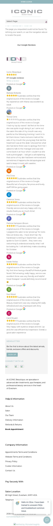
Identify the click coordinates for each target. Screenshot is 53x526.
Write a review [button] (13, 81)
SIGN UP (12, 354)
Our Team (9, 415)
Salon (7, 411)
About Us (9, 406)
